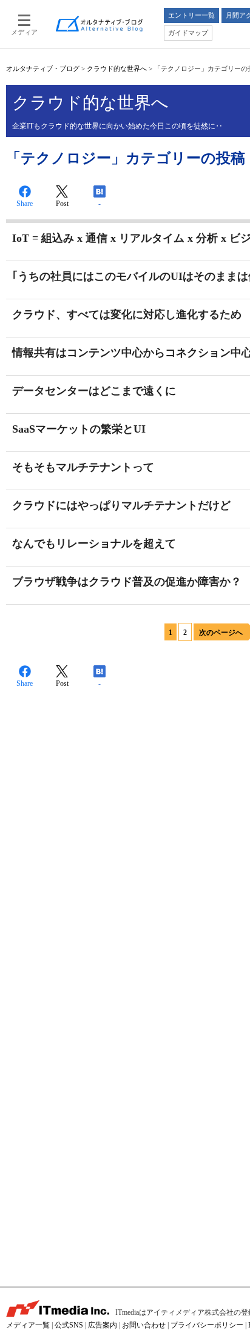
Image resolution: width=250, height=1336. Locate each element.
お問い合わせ (144, 1325)
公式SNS (69, 1325)
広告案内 (102, 1325)
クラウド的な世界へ (117, 68)
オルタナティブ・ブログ (42, 68)
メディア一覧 (28, 1325)
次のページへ (221, 632)
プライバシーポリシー (207, 1325)
